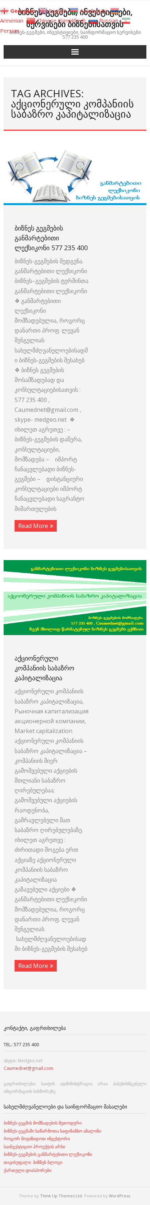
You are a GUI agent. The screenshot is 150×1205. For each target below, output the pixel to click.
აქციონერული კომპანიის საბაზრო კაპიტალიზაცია (44, 668)
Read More (33, 526)
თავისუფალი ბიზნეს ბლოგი (33, 1162)
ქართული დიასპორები (27, 1170)
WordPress (119, 1195)
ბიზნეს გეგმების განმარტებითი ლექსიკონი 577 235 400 (51, 238)
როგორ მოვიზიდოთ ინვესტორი (37, 1138)
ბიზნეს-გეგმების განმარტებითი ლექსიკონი (48, 1154)
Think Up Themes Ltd (61, 1195)
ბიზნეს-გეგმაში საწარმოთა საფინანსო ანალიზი (53, 1131)
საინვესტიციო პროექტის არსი (34, 1146)
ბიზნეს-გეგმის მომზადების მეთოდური (43, 1123)
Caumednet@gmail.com (28, 1068)
